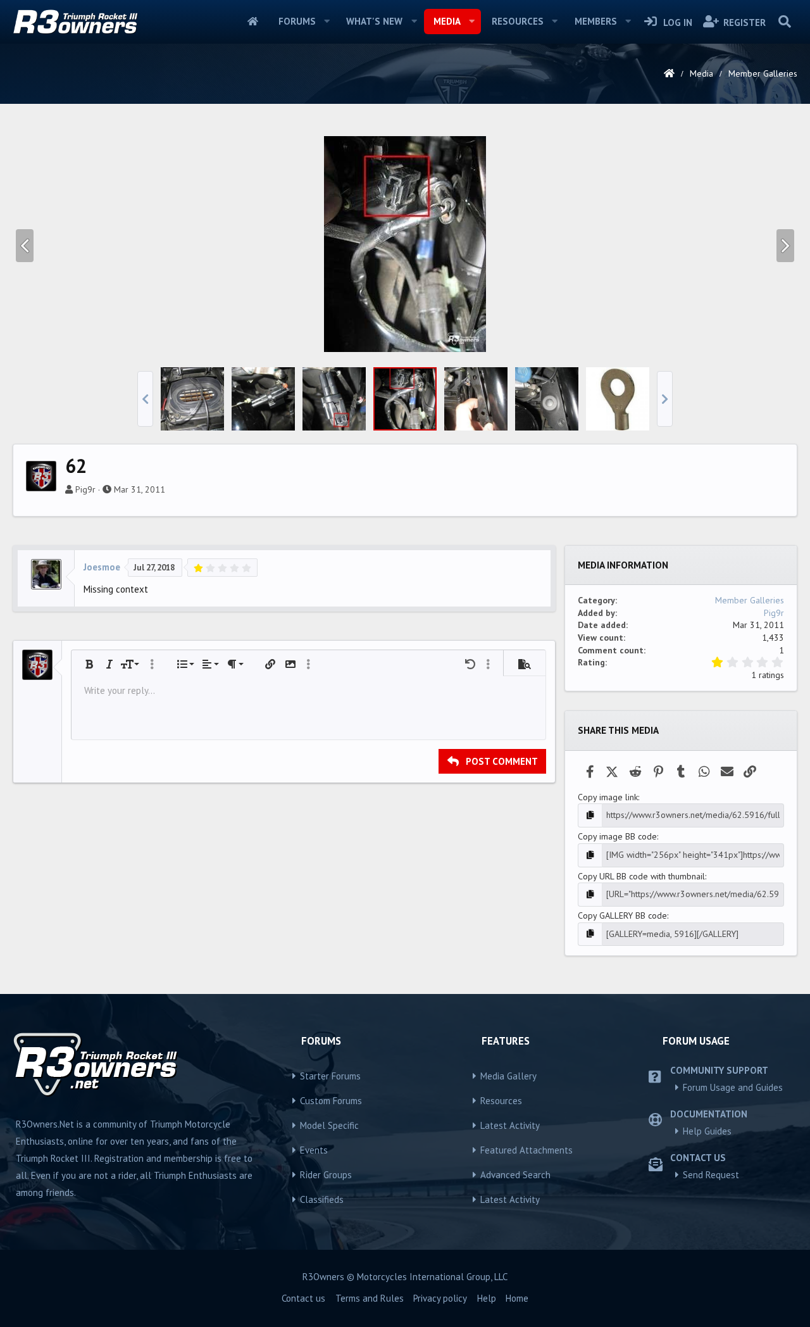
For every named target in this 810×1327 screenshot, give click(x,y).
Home (253, 21)
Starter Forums (330, 1076)
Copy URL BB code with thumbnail (641, 876)
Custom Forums (331, 1101)
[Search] (784, 21)
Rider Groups (326, 1175)
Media (447, 21)
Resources (518, 21)
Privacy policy (440, 1298)
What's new (374, 21)
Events (314, 1150)
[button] (326, 21)
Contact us (303, 1298)
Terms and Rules (369, 1298)
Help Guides (707, 1131)
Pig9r (85, 489)
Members (596, 21)
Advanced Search (515, 1175)
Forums (297, 21)
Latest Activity (510, 1125)
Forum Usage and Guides (733, 1087)
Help (486, 1298)
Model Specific (329, 1125)
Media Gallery (508, 1076)
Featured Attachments (526, 1150)
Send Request (711, 1175)
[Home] (669, 73)
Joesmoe (102, 567)
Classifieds (322, 1199)
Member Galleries (749, 600)
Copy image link (608, 797)
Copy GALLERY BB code (622, 915)
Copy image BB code (617, 836)
